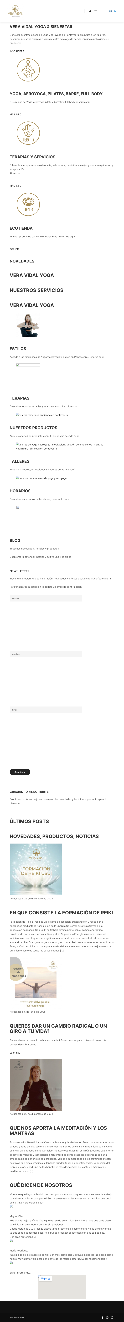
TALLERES (19, 461)
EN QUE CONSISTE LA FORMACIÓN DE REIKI (61, 913)
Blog (15, 540)
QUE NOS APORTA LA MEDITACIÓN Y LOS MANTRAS (58, 1130)
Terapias (19, 398)
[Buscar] (90, 11)
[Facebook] (106, 11)
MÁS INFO (15, 114)
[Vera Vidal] (15, 11)
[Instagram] (110, 11)
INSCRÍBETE (17, 51)
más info (14, 248)
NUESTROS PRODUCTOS (33, 427)
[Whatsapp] (115, 11)
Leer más (15, 1052)
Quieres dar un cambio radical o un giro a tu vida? (58, 1028)
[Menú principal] (96, 11)
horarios (20, 490)
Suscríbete (20, 772)
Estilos (18, 348)
